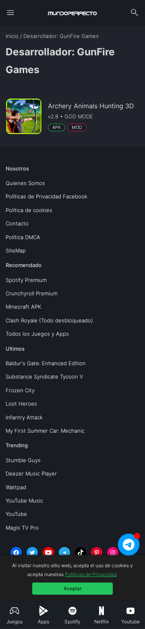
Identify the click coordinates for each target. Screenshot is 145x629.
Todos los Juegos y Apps (37, 333)
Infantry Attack (24, 417)
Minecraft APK (23, 306)
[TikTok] (80, 552)
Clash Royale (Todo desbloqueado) (49, 320)
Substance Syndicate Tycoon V (44, 376)
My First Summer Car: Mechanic (45, 430)
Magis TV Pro (22, 527)
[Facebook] (16, 552)
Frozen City (20, 390)
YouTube (16, 514)
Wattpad (16, 487)
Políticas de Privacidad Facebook (46, 196)
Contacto (17, 223)
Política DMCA (23, 237)
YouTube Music (24, 500)
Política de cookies (29, 210)
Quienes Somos (25, 183)
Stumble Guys (23, 460)
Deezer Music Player (31, 473)
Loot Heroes (21, 403)
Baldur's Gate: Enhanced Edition (46, 363)
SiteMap (16, 250)
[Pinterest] (96, 552)
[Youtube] (48, 552)
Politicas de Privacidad (90, 574)
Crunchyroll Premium (32, 293)
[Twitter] (32, 552)
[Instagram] (112, 552)
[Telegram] (64, 552)
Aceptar (72, 588)
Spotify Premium (26, 280)
